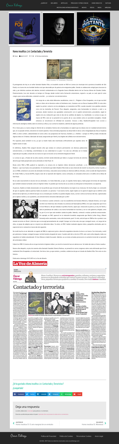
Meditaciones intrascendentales (67, 7)
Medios (84, 7)
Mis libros (54, 3)
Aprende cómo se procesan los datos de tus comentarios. (54, 414)
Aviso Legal (99, 436)
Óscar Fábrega (14, 5)
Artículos (64, 3)
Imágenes (108, 7)
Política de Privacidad (48, 436)
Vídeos (92, 7)
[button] (19, 394)
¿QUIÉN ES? (44, 3)
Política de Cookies (66, 436)
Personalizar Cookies (83, 436)
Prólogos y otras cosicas (79, 3)
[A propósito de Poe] (24, 28)
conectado (30, 411)
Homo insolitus (97, 3)
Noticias (108, 3)
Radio (99, 7)
